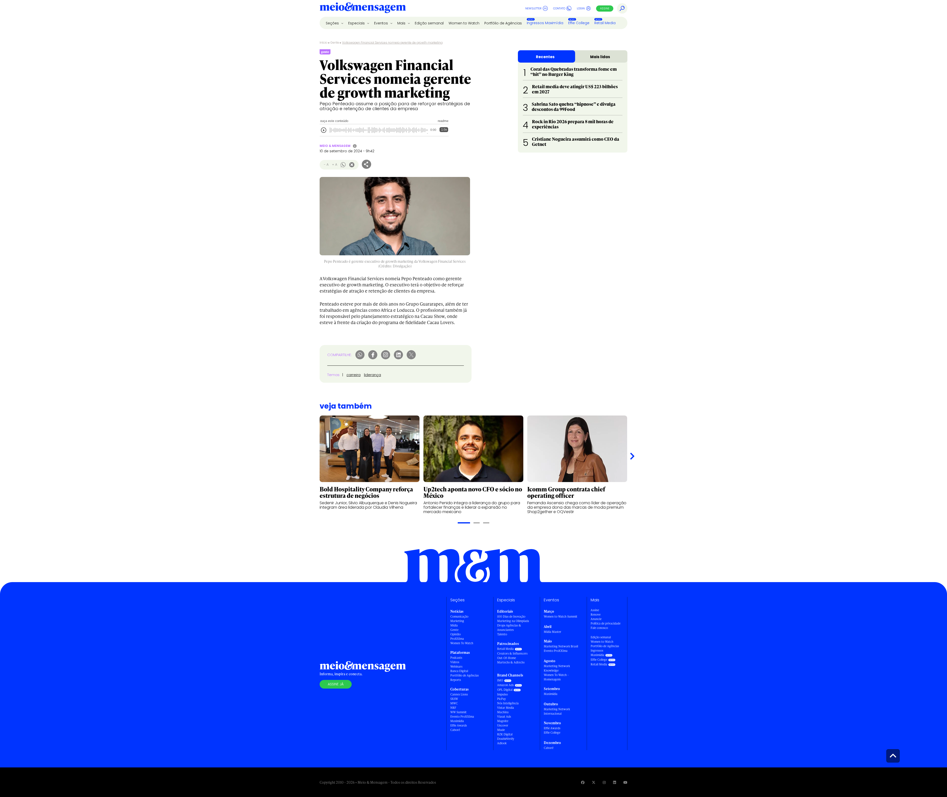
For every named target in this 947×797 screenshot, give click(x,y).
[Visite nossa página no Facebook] (582, 782)
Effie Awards (458, 725)
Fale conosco (599, 628)
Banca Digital (459, 671)
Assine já (336, 684)
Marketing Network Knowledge (557, 668)
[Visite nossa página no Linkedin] (614, 782)
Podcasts (456, 658)
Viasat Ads (504, 716)
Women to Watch (464, 23)
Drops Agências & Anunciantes (509, 627)
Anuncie (596, 619)
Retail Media (605, 22)
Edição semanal (429, 23)
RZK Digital (504, 734)
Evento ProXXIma (462, 716)
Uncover (502, 725)
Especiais (357, 23)
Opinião (455, 634)
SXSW (454, 699)
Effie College (578, 22)
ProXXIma (457, 639)
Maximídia (457, 721)
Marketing (457, 621)
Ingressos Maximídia (545, 22)
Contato (559, 8)
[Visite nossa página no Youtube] (625, 782)
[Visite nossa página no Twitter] (593, 782)
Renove (596, 614)
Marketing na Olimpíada (513, 621)
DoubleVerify (505, 739)
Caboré (455, 730)
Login (581, 8)
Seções (333, 23)
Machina (503, 712)
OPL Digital (504, 690)
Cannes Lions (459, 694)
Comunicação (459, 616)
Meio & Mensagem (335, 146)
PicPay (501, 699)
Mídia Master (552, 632)
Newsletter (533, 8)
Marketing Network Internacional (557, 711)
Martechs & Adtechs (511, 662)
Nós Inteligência (508, 703)
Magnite (502, 721)
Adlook (502, 743)
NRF (453, 708)
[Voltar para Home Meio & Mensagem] (363, 8)
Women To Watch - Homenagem (556, 677)
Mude (501, 730)
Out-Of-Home (506, 658)
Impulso (502, 694)
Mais (401, 23)
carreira (353, 374)
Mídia (454, 625)
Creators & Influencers (512, 653)
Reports (455, 680)
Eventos (381, 23)
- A (326, 164)
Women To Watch (461, 643)
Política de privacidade (605, 623)
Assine (604, 8)
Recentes (545, 56)
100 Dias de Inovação (511, 616)
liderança (372, 374)
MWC (454, 703)
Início (324, 42)
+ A (334, 164)
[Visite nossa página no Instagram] (604, 782)
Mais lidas (600, 56)
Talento (502, 634)
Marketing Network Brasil (561, 646)
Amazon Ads (505, 685)
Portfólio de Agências (503, 23)
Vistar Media (505, 708)
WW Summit (458, 712)
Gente (334, 42)
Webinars (456, 666)
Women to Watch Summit (560, 616)
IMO (500, 680)
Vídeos (454, 662)
